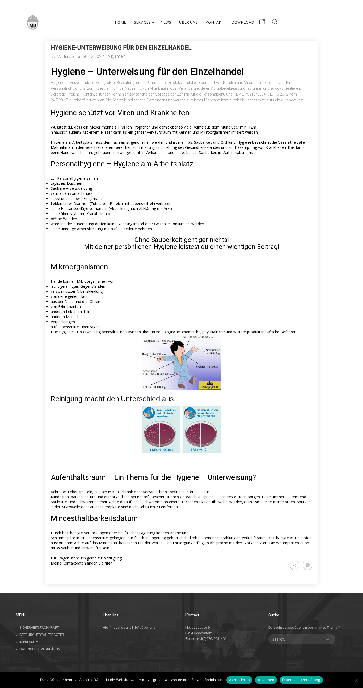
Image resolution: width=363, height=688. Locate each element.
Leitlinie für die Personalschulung (205, 94)
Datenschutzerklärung (41, 649)
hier (108, 563)
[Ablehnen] (356, 680)
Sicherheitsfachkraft (39, 627)
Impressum (29, 642)
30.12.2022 (93, 56)
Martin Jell (66, 56)
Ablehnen (266, 680)
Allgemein (117, 56)
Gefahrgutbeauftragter (41, 635)
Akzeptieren (239, 680)
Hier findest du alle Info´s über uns (129, 627)
